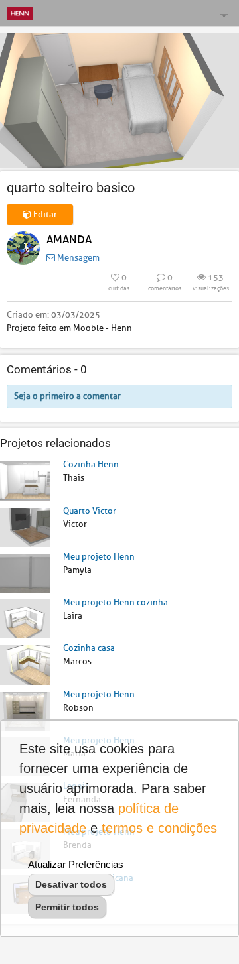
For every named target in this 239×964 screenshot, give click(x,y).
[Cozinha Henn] (25, 480)
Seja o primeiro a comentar (67, 396)
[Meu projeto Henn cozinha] (25, 618)
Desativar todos (71, 884)
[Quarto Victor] (25, 526)
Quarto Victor (89, 510)
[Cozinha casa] (25, 664)
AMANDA (69, 240)
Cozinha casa (89, 648)
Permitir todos (67, 907)
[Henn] (20, 13)
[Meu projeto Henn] (25, 572)
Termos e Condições (159, 828)
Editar (44, 214)
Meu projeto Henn (99, 556)
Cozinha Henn (91, 464)
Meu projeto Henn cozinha (115, 602)
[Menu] (223, 13)
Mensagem (77, 257)
